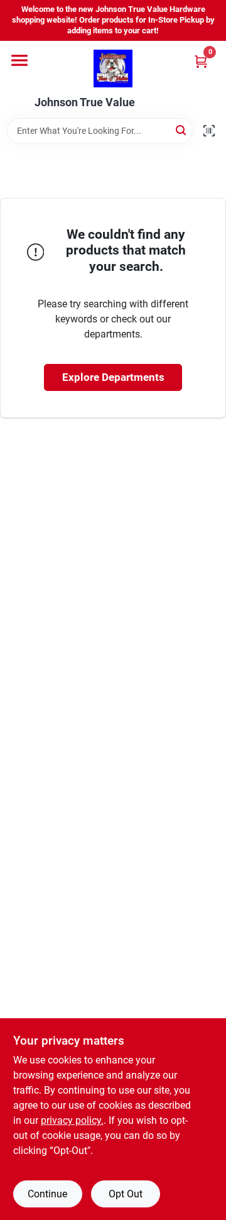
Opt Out (126, 1194)
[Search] (182, 129)
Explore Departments (113, 377)
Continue (47, 1194)
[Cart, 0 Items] (201, 61)
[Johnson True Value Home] (113, 68)
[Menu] (19, 60)
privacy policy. (72, 1120)
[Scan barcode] (209, 130)
